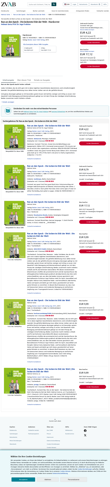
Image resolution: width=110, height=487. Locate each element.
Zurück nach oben (55, 421)
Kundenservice (69, 434)
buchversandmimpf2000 (42, 313)
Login (74, 4)
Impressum (50, 437)
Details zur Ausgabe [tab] (42, 80)
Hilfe (105, 4)
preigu (36, 384)
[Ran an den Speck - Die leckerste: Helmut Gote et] (14, 149)
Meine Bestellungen (15, 440)
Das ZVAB (50, 430)
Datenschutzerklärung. (60, 473)
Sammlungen (21, 11)
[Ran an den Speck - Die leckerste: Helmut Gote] (14, 189)
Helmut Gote (28, 111)
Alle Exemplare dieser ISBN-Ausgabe (35, 44)
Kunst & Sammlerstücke (60, 11)
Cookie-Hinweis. (65, 471)
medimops (37, 179)
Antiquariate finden (82, 11)
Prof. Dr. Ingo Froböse (41, 111)
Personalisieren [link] (73, 479)
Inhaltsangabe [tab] (8, 80)
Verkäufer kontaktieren (34, 159)
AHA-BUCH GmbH (40, 249)
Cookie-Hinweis (51, 447)
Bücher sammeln (38, 11)
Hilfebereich (69, 430)
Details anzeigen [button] (8, 102)
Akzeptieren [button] (23, 479)
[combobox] (39, 4)
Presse (49, 434)
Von (28, 49)
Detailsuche (5, 11)
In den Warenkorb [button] (94, 42)
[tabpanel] (39, 93)
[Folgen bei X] (85, 435)
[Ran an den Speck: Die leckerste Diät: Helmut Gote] (14, 225)
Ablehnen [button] (47, 479)
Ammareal (37, 138)
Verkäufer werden (103, 11)
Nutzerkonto (83, 4)
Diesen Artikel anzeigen (87, 29)
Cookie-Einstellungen (85, 469)
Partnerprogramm (33, 434)
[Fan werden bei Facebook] (85, 431)
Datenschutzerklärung (53, 440)
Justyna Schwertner (58, 111)
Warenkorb (13, 444)
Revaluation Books (41, 215)
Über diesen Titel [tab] (24, 80)
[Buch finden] (54, 4)
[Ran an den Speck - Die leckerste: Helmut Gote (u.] (14, 393)
